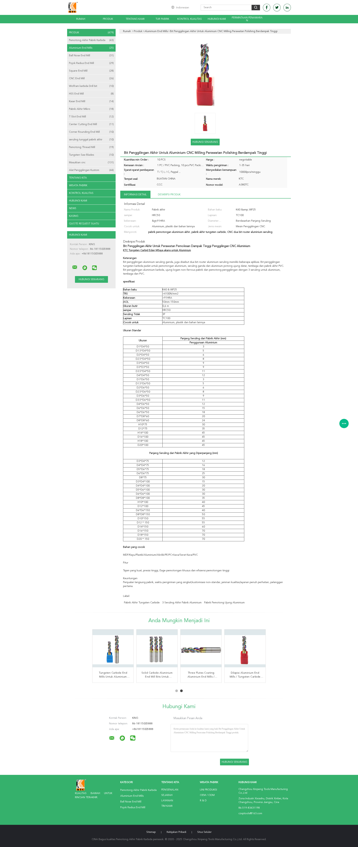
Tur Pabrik (162, 19)
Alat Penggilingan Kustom (91, 170)
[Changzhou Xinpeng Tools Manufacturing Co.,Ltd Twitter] (277, 7)
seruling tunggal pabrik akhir (91, 139)
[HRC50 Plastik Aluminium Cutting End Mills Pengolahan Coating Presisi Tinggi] (201, 649)
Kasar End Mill (91, 101)
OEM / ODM (207, 795)
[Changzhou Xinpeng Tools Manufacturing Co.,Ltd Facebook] (266, 7)
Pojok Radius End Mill (91, 63)
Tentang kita (78, 178)
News (72, 208)
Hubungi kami (217, 19)
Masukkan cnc (91, 162)
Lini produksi (208, 789)
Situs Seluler (204, 832)
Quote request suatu (84, 223)
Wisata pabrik (78, 185)
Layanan (167, 800)
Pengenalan (169, 789)
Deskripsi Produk (169, 194)
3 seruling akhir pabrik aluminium (182, 602)
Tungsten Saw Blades (91, 155)
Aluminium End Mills (91, 48)
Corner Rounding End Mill (91, 132)
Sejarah (166, 795)
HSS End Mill (91, 93)
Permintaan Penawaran (247, 19)
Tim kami (166, 806)
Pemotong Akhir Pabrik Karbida (91, 40)
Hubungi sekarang (205, 142)
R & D (203, 800)
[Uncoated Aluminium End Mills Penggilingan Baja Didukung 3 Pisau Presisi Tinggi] (113, 649)
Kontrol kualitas (189, 19)
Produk (108, 19)
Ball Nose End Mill (91, 55)
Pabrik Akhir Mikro (91, 109)
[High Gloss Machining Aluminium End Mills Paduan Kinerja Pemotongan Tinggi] (157, 649)
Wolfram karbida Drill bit (91, 86)
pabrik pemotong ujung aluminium (224, 602)
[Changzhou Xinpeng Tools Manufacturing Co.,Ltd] (74, 267)
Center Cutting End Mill (91, 124)
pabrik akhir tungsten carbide (142, 602)
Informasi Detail (135, 194)
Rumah (80, 19)
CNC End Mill (91, 78)
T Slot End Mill (91, 116)
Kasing (73, 216)
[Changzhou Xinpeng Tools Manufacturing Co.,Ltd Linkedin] (287, 7)
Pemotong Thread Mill (91, 147)
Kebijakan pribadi (176, 832)
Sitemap (151, 832)
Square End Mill (91, 71)
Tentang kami (135, 19)
